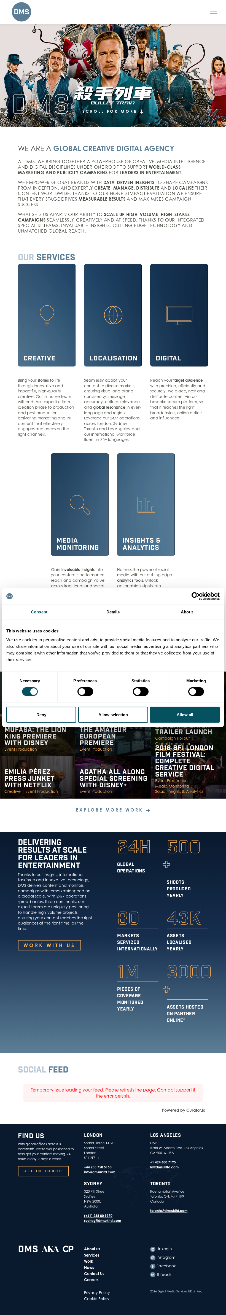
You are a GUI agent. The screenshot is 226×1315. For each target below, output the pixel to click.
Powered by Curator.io (183, 1110)
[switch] (85, 691)
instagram (165, 1257)
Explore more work (111, 810)
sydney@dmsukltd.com (102, 1221)
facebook (165, 1265)
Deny (41, 714)
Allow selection (113, 714)
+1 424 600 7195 (163, 1162)
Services (91, 1255)
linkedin (163, 1248)
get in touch (43, 1171)
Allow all (185, 714)
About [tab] (187, 612)
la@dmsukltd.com (164, 1167)
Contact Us (94, 1273)
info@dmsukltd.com (99, 1172)
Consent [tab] (39, 612)
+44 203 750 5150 (98, 1167)
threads (163, 1274)
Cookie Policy (96, 1298)
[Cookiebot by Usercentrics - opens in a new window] (195, 596)
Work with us (49, 945)
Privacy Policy (97, 1292)
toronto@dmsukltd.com (168, 1211)
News (89, 1267)
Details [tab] (113, 612)
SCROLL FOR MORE (111, 111)
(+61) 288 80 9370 (98, 1216)
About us (92, 1248)
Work (88, 1261)
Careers (91, 1279)
